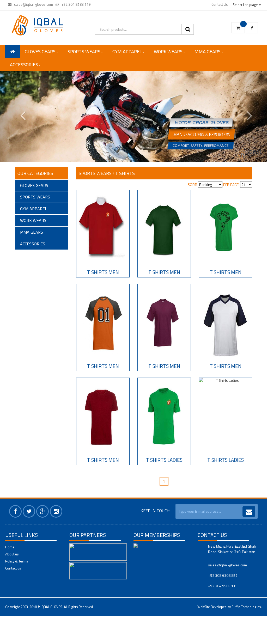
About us (12, 554)
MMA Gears (208, 51)
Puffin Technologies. (247, 606)
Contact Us (219, 4)
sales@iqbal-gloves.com (33, 4)
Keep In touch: (155, 510)
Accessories (24, 64)
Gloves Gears (40, 51)
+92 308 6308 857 (223, 575)
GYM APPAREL (127, 51)
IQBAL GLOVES (51, 606)
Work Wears (168, 51)
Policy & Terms (16, 561)
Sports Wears (84, 51)
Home (10, 547)
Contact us (13, 568)
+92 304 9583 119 (76, 4)
